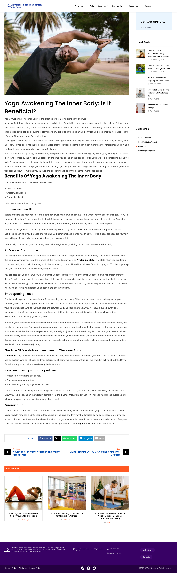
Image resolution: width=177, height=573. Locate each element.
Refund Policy (35, 568)
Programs (79, 6)
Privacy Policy (11, 568)
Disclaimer (23, 568)
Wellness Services (98, 6)
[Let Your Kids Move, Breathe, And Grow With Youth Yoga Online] (140, 93)
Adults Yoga (25, 520)
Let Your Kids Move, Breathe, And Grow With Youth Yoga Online (158, 93)
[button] (45, 438)
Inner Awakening (144, 138)
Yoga (80, 423)
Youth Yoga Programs (146, 151)
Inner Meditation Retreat (147, 142)
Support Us (133, 6)
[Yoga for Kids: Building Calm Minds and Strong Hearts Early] (140, 69)
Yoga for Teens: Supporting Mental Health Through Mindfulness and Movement (158, 54)
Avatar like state (85, 260)
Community (117, 6)
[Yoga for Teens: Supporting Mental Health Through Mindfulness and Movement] (140, 53)
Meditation (10, 355)
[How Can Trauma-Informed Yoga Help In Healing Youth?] (140, 81)
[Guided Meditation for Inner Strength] (140, 108)
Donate (147, 6)
